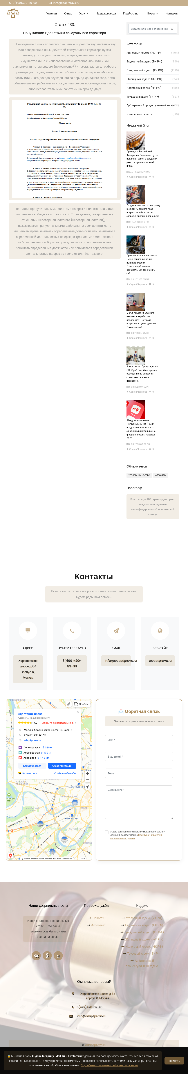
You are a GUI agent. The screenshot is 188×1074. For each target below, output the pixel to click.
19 (152, 176)
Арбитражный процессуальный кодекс (152, 105)
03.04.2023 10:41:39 (139, 222)
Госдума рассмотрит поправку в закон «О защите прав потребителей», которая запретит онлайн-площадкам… (143, 211)
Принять (174, 1060)
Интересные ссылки (152, 114)
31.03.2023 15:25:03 (139, 333)
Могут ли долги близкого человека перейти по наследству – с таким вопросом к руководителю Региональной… (141, 320)
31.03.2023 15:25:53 (139, 279)
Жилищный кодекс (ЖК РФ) (152, 79)
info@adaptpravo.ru (66, 3)
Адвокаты (160, 475)
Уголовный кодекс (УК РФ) (152, 53)
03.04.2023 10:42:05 (139, 171)
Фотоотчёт (98, 925)
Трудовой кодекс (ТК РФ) (152, 97)
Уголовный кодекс (139, 475)
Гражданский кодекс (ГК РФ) (152, 70)
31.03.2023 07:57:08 (139, 444)
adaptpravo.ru (160, 661)
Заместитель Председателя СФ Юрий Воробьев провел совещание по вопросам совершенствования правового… (142, 374)
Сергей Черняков (138, 176)
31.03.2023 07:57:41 (139, 386)
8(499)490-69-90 (25, 3)
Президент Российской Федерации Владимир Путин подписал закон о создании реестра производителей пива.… (142, 159)
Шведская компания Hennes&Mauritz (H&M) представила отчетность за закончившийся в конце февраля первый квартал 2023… (141, 429)
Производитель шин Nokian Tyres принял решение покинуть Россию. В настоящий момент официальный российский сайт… (142, 264)
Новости (98, 918)
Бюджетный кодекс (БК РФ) (152, 61)
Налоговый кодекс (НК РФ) (152, 88)
